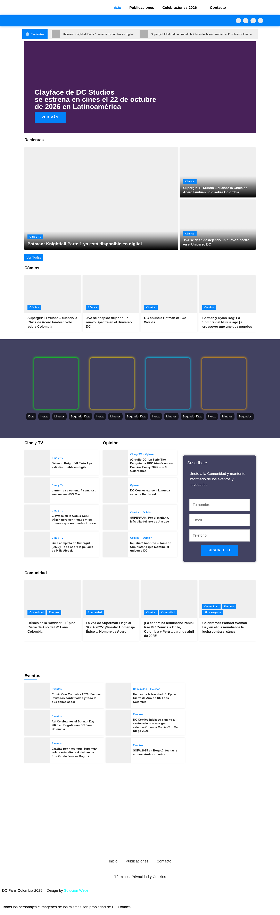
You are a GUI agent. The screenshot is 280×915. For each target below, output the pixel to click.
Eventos (54, 612)
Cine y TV (35, 236)
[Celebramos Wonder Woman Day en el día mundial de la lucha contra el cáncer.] (227, 599)
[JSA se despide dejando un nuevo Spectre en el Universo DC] (218, 225)
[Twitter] (245, 20)
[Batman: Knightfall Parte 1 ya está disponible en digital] (101, 198)
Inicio (116, 8)
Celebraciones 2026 (179, 8)
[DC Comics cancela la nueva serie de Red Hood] (115, 490)
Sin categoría (212, 612)
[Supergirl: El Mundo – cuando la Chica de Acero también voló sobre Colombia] (218, 172)
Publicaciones (141, 8)
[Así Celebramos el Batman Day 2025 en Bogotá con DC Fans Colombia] (37, 723)
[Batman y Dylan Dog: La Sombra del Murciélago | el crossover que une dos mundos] (227, 294)
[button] (28, 87)
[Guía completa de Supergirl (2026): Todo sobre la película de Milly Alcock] (37, 544)
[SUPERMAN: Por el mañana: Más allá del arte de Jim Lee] (115, 517)
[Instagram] (253, 20)
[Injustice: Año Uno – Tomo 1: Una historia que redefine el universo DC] (115, 544)
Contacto (218, 8)
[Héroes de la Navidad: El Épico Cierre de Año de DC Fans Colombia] (52, 599)
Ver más (50, 117)
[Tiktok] (260, 20)
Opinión (149, 454)
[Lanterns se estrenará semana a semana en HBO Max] (37, 490)
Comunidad (36, 612)
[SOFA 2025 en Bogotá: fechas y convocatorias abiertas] (118, 750)
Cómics (190, 181)
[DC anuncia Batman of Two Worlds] (169, 294)
